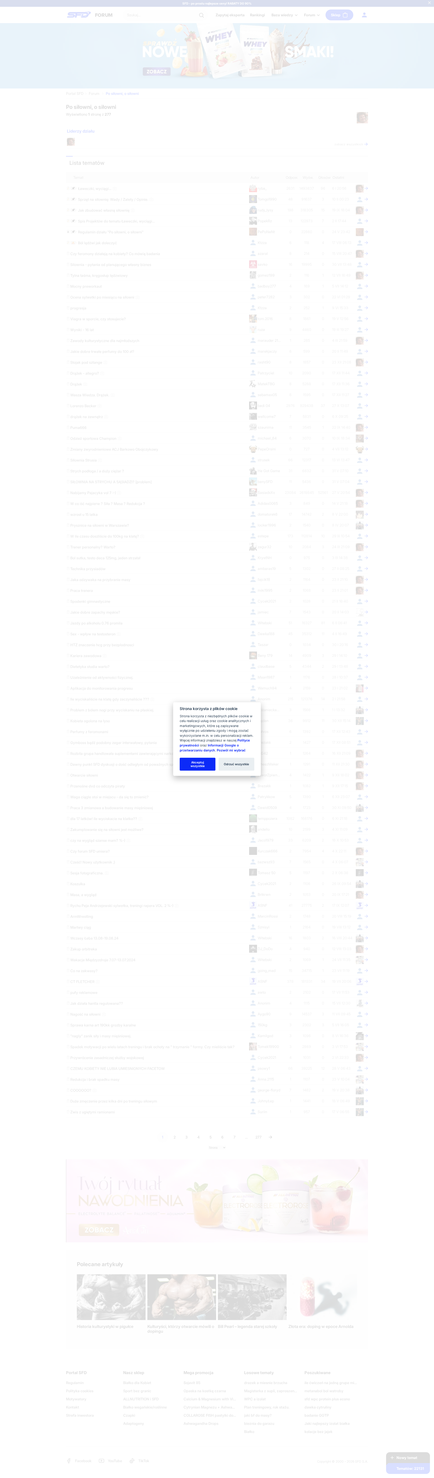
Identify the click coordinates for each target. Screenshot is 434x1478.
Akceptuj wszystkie (198, 764)
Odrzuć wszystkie (236, 764)
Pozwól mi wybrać (231, 750)
